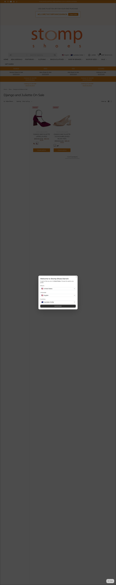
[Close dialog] (76, 277)
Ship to (42, 285)
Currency (42, 299)
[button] (58, 288)
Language (43, 292)
